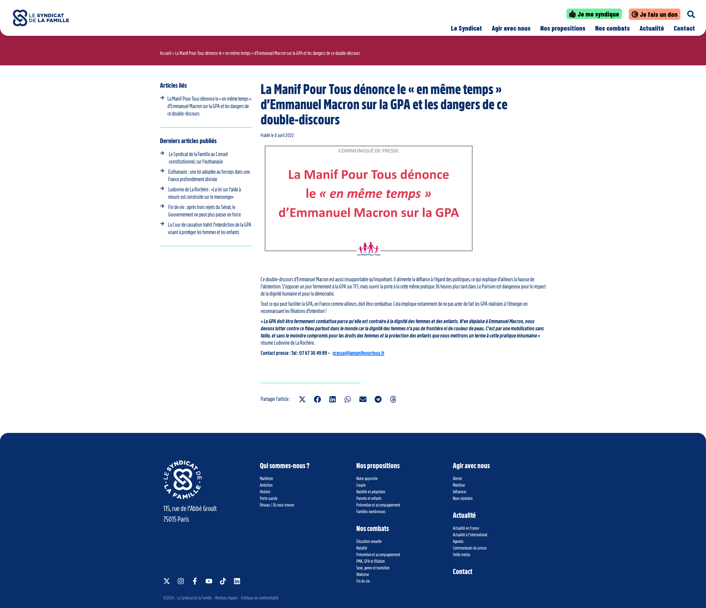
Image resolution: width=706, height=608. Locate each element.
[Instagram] (180, 581)
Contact (684, 28)
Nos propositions (562, 28)
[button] (302, 399)
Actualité (652, 28)
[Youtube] (208, 581)
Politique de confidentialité (260, 598)
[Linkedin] (237, 581)
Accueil (165, 53)
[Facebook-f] (194, 581)
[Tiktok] (223, 581)
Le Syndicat (466, 28)
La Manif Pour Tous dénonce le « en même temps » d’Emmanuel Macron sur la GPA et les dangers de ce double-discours (209, 106)
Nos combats (612, 28)
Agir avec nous (511, 28)
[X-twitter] (166, 581)
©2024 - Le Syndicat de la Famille (187, 598)
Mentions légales (226, 598)
